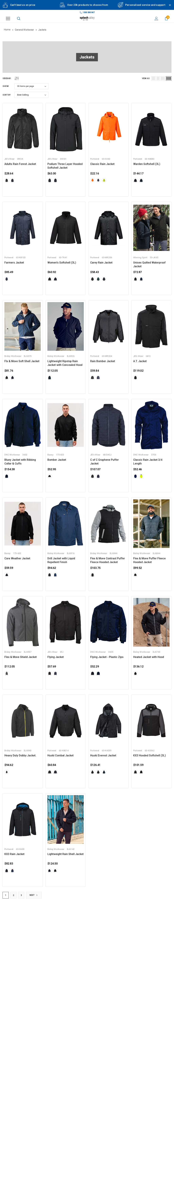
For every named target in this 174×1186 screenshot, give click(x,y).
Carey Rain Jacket (101, 262)
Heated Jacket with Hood (148, 657)
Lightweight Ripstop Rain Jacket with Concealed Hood (64, 363)
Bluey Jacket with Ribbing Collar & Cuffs (20, 461)
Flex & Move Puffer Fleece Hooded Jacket (149, 560)
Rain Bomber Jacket (102, 361)
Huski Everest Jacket (103, 755)
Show (5, 86)
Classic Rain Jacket (102, 164)
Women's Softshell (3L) (61, 262)
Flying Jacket (55, 657)
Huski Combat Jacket (60, 755)
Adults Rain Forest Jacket (20, 164)
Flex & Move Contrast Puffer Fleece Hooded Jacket (107, 560)
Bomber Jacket (56, 459)
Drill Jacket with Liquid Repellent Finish (61, 560)
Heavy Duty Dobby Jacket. (20, 755)
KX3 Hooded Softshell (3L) (149, 755)
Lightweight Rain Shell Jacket (65, 854)
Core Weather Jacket (17, 558)
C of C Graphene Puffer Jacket (104, 461)
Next (32, 895)
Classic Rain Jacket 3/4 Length (147, 461)
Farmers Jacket (14, 262)
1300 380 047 (88, 12)
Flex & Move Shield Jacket (20, 657)
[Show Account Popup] (156, 18)
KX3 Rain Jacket (14, 854)
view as (146, 78)
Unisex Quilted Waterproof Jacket (149, 264)
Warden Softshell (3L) (146, 164)
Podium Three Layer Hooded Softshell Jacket (65, 166)
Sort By (7, 95)
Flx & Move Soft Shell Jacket (21, 361)
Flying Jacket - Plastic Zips (107, 657)
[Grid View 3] (163, 78)
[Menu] (8, 18)
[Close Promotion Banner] (168, 7)
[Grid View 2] (158, 78)
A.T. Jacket (140, 361)
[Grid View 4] (168, 78)
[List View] (153, 78)
